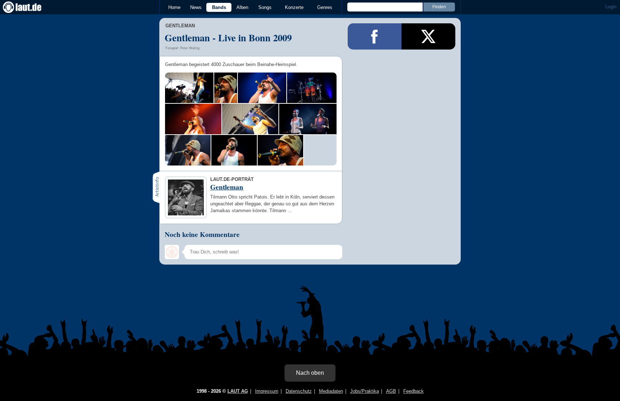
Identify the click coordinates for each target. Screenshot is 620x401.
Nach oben (310, 373)
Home (174, 7)
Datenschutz (299, 391)
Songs (265, 7)
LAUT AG (237, 391)
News (196, 7)
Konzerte (294, 7)
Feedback (413, 391)
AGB (391, 391)
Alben (242, 7)
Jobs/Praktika (364, 391)
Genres (324, 7)
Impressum (266, 391)
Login (610, 6)
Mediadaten (331, 391)
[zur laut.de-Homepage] (28, 7)
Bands (219, 7)
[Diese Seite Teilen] (374, 36)
